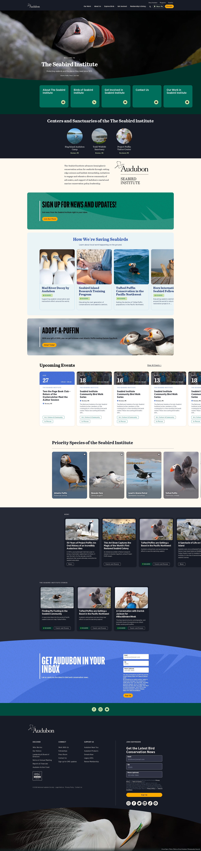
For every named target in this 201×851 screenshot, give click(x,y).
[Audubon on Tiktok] (150, 803)
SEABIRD (48, 295)
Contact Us (142, 89)
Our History (37, 751)
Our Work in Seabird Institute (177, 91)
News (70, 564)
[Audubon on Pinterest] (155, 803)
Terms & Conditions (134, 690)
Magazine (163, 2)
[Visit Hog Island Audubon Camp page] (74, 140)
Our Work (87, 6)
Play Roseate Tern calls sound (121, 454)
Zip (125, 662)
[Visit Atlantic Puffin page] (69, 475)
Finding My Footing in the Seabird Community (57, 608)
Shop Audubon (153, 2)
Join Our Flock (50, 219)
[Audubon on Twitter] (139, 803)
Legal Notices (59, 787)
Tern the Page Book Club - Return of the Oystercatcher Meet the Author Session (57, 399)
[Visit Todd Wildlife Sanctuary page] (99, 140)
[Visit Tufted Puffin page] (181, 475)
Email (126, 655)
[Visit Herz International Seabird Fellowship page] (168, 279)
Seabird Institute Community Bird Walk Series (94, 399)
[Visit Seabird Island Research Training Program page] (94, 279)
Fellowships (62, 751)
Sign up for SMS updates (67, 762)
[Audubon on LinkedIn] (145, 803)
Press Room (62, 754)
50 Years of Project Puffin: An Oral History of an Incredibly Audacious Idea (81, 542)
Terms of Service (143, 676)
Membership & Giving (138, 6)
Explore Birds (109, 6)
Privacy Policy (131, 676)
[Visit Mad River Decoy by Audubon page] (57, 279)
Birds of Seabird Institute (83, 91)
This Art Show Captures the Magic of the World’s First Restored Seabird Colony (119, 542)
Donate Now (88, 754)
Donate (169, 6)
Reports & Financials (40, 764)
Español (170, 2)
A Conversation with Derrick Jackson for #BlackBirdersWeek (131, 608)
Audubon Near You (91, 747)
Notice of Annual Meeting (42, 760)
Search (150, 6)
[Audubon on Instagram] (128, 803)
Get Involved (122, 6)
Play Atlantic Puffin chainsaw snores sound (84, 454)
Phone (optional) (129, 668)
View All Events (153, 365)
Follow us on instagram (100, 709)
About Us (97, 6)
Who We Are (37, 747)
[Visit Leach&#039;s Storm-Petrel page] (143, 475)
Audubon (33, 6)
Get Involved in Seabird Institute (115, 91)
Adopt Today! (49, 345)
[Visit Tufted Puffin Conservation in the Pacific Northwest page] (131, 279)
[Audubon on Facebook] (134, 803)
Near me (159, 6)
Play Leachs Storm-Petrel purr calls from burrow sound (159, 454)
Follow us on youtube (107, 709)
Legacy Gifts (88, 758)
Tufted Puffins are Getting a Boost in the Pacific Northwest (156, 542)
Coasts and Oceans (112, 564)
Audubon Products (91, 751)
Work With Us (63, 747)
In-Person (47, 421)
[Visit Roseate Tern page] (106, 475)
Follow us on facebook (94, 709)
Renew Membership (91, 762)
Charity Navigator (37, 776)
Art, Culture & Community (53, 417)
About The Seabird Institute (54, 91)
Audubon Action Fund (41, 767)
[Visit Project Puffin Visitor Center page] (124, 140)
